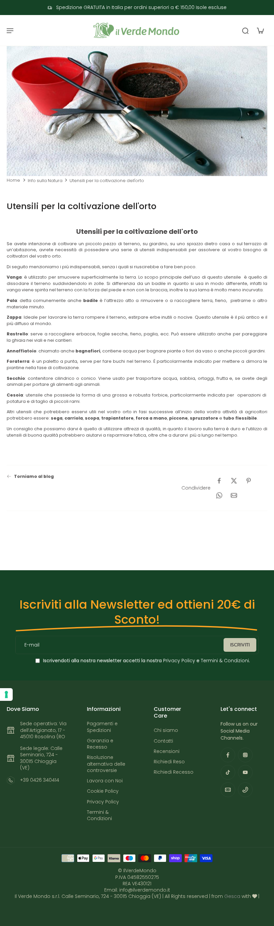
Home (13, 180)
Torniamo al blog (34, 476)
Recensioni (166, 751)
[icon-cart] (260, 30)
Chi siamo (166, 730)
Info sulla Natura (45, 180)
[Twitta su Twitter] (234, 480)
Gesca (232, 896)
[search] (245, 30)
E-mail (31, 645)
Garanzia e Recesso (100, 744)
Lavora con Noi (105, 781)
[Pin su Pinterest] (248, 480)
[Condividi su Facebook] (219, 480)
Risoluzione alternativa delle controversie (106, 764)
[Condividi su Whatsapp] (219, 495)
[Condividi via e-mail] (234, 495)
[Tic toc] (228, 772)
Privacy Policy (178, 660)
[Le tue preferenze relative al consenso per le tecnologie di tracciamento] (6, 694)
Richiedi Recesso (173, 772)
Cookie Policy (103, 791)
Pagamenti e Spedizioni (102, 727)
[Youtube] (245, 772)
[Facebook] (228, 755)
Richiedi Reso (169, 762)
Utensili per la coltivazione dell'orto (107, 180)
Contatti (163, 741)
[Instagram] (245, 755)
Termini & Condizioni (225, 660)
